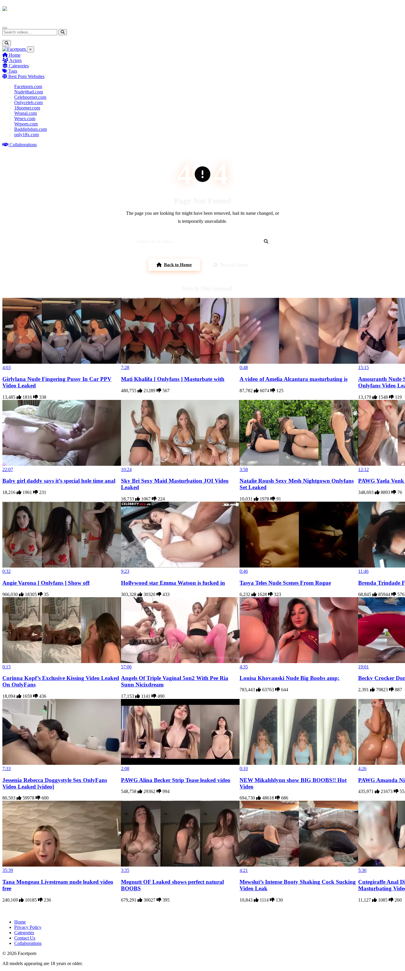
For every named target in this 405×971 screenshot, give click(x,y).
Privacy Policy (28, 927)
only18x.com (26, 134)
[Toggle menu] (4, 28)
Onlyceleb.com (28, 102)
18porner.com (27, 107)
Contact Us (24, 937)
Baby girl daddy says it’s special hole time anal (58, 481)
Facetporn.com (28, 86)
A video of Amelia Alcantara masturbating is (293, 379)
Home (14, 55)
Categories (18, 65)
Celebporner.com (30, 97)
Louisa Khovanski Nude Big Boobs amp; (289, 678)
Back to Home (178, 264)
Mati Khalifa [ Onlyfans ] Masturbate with (172, 379)
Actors (15, 60)
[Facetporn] (25, 11)
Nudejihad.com (28, 91)
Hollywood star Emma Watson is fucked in (173, 583)
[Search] (62, 32)
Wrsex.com (24, 118)
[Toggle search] (6, 43)
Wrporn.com (26, 123)
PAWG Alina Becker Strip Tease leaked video (175, 780)
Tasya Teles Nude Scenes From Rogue (285, 583)
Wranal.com (25, 113)
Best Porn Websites (25, 76)
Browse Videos (234, 264)
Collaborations (22, 144)
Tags (12, 71)
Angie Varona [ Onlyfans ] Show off (46, 583)
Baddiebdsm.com (30, 129)
